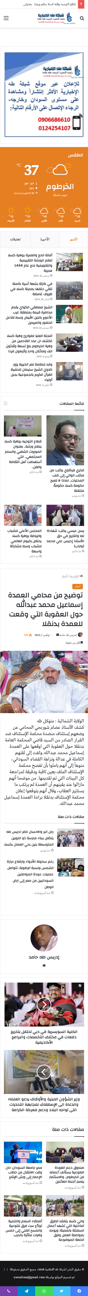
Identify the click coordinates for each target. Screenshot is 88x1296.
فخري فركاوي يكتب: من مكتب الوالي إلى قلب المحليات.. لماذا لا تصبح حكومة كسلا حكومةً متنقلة (67, 480)
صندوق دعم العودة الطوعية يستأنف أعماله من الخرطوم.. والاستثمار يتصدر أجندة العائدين (66, 1175)
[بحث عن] (81, 20)
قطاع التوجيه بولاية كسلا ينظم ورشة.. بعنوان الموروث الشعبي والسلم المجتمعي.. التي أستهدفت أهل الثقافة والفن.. (23, 454)
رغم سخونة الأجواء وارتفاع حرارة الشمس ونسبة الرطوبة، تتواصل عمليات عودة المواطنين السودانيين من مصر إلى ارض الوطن (30, 874)
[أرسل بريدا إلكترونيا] (57, 635)
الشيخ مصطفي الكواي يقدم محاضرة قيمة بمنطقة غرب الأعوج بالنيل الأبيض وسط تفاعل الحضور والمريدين (29, 315)
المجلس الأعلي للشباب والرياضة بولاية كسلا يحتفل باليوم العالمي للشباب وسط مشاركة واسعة (24, 541)
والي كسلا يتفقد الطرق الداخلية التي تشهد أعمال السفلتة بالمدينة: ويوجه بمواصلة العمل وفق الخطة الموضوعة (65, 1230)
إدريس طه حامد (68, 635)
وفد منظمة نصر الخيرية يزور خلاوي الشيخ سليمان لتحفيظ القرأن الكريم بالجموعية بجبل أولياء (31, 372)
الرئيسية (75, 576)
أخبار (64, 576)
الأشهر (73, 239)
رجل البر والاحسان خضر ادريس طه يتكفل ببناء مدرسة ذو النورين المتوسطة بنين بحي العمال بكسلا (29, 838)
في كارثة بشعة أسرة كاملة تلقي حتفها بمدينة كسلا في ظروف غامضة (31, 289)
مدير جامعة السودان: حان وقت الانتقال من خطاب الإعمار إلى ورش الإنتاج (24, 1172)
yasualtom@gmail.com (29, 1277)
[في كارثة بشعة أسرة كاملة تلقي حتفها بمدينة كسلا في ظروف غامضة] (69, 290)
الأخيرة (45, 239)
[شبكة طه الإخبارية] (56, 18)
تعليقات (15, 239)
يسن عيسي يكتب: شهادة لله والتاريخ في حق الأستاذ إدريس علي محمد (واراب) (65, 538)
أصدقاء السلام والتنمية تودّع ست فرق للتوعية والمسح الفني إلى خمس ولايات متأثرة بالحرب (24, 1228)
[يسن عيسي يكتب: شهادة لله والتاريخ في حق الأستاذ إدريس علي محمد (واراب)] (65, 515)
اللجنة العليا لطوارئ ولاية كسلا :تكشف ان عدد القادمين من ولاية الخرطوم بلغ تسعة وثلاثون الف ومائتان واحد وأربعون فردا (29, 343)
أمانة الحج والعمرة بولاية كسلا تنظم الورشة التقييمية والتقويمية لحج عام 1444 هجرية (30, 263)
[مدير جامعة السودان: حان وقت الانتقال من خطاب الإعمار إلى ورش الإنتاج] (23, 1152)
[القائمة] (6, 20)
